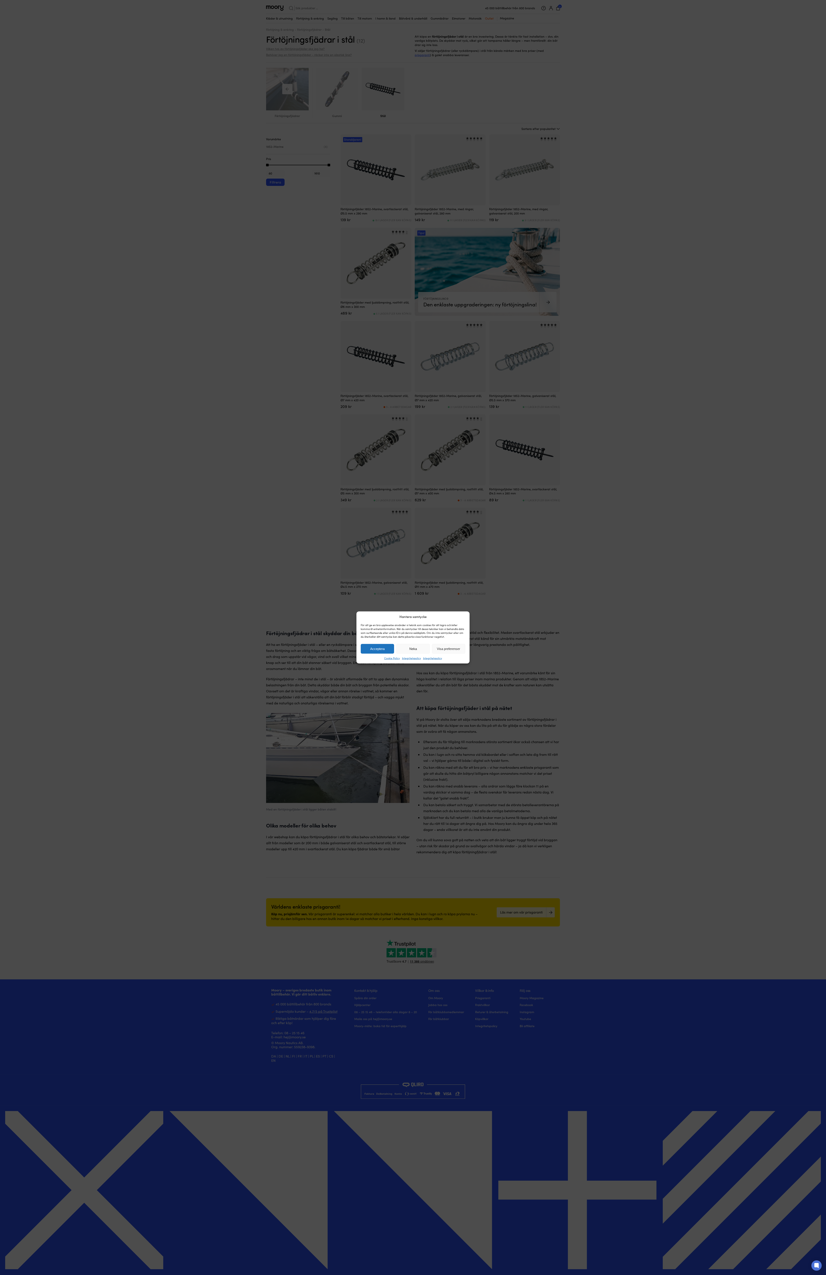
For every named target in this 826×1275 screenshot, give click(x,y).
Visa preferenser (448, 649)
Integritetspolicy (411, 658)
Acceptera (377, 649)
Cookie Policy (392, 658)
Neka (413, 649)
